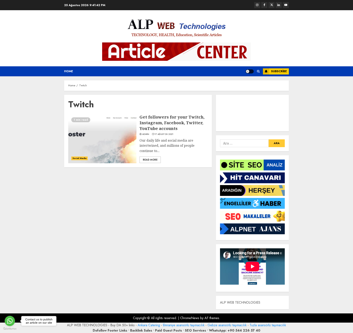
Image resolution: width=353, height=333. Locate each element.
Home (68, 71)
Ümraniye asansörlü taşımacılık (183, 325)
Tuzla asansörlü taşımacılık (268, 325)
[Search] (258, 71)
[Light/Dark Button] (250, 71)
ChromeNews (189, 318)
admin (145, 134)
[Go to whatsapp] (10, 321)
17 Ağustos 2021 (164, 134)
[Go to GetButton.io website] (9, 328)
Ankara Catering (149, 325)
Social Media (79, 158)
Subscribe (279, 71)
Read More (150, 160)
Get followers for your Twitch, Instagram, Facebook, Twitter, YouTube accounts (172, 122)
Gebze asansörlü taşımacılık (227, 325)
